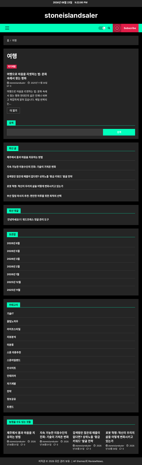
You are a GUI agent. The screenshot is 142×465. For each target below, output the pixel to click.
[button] (7, 28)
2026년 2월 (13, 266)
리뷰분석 (11, 336)
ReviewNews (95, 461)
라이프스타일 (13, 329)
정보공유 (11, 399)
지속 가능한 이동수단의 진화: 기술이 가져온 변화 (31, 166)
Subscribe (130, 28)
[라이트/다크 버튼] (101, 28)
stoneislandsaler (71, 15)
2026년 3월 (13, 258)
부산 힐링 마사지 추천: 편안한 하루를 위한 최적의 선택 (34, 195)
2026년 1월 (13, 274)
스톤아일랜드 (13, 360)
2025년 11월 (13, 289)
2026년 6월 (13, 243)
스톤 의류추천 (14, 352)
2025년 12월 (14, 282)
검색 (11, 122)
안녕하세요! (13, 219)
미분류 (10, 344)
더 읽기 (15, 111)
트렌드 (10, 406)
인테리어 (11, 375)
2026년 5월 (13, 251)
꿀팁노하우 (12, 321)
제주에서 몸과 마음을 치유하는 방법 (25, 157)
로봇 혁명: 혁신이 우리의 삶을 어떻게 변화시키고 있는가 (35, 186)
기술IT (10, 313)
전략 (9, 391)
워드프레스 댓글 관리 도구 (36, 219)
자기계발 (12, 66)
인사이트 (11, 367)
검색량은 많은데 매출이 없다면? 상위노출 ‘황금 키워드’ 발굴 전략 (39, 176)
